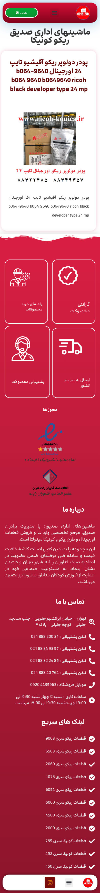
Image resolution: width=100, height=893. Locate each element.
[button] (54, 12)
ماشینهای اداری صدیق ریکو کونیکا (50, 36)
